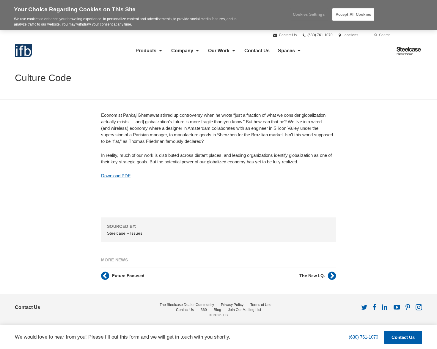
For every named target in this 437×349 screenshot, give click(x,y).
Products (146, 50)
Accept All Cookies (353, 14)
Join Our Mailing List (244, 310)
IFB (225, 315)
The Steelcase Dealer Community (187, 305)
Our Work (218, 50)
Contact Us (287, 35)
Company (182, 50)
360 (204, 310)
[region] (218, 15)
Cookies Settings (309, 14)
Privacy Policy (232, 305)
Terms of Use (260, 305)
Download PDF (116, 175)
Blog (217, 310)
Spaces (286, 50)
